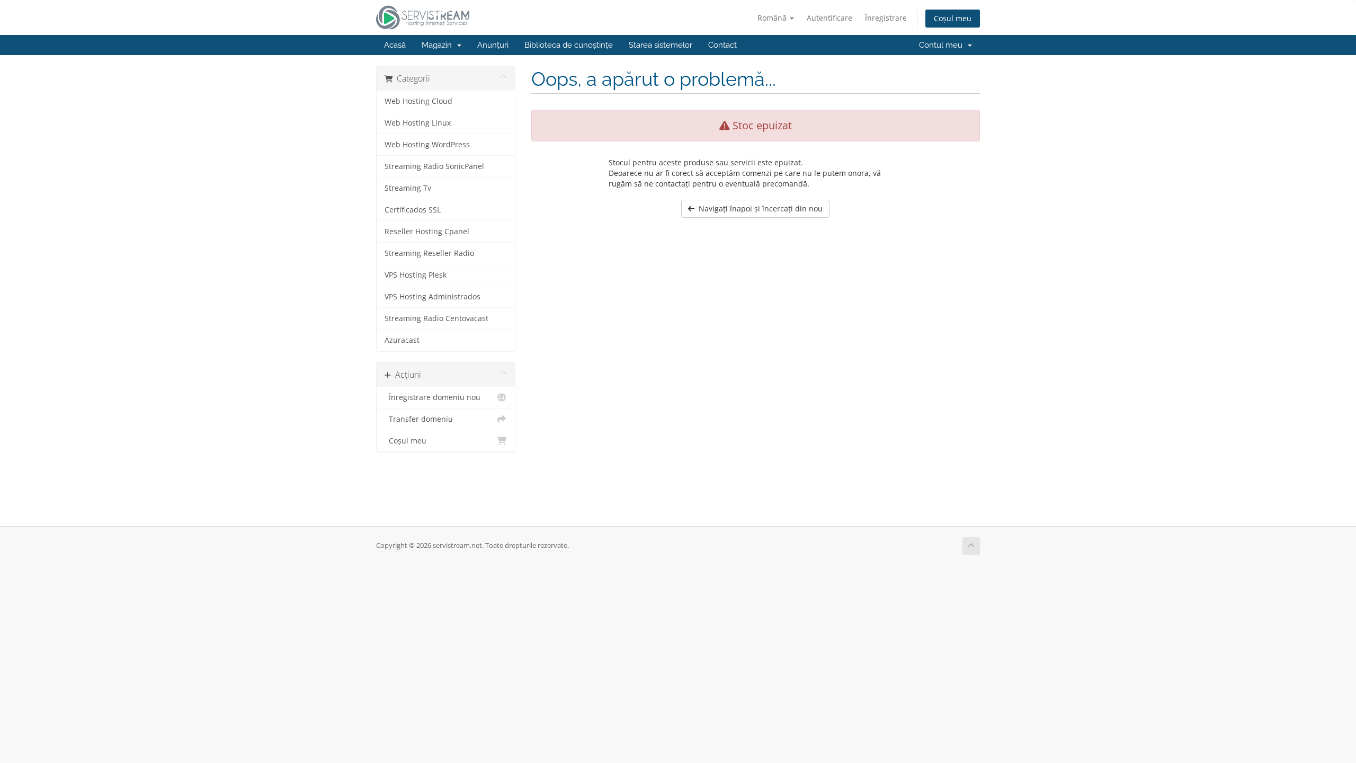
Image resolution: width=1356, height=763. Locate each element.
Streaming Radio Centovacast (436, 318)
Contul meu (943, 45)
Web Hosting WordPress (427, 144)
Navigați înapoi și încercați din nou (758, 208)
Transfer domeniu (419, 419)
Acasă (395, 45)
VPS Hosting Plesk (416, 275)
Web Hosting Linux (418, 123)
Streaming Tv (408, 188)
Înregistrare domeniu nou (432, 397)
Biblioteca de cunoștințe (568, 45)
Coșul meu (952, 18)
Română (773, 18)
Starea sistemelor (660, 45)
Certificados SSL (413, 210)
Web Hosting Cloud (418, 101)
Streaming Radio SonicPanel (434, 166)
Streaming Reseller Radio (429, 253)
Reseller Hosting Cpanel (427, 231)
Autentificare (829, 18)
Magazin (439, 45)
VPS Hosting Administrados (432, 296)
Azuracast (402, 340)
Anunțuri (492, 45)
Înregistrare (886, 18)
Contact (722, 45)
